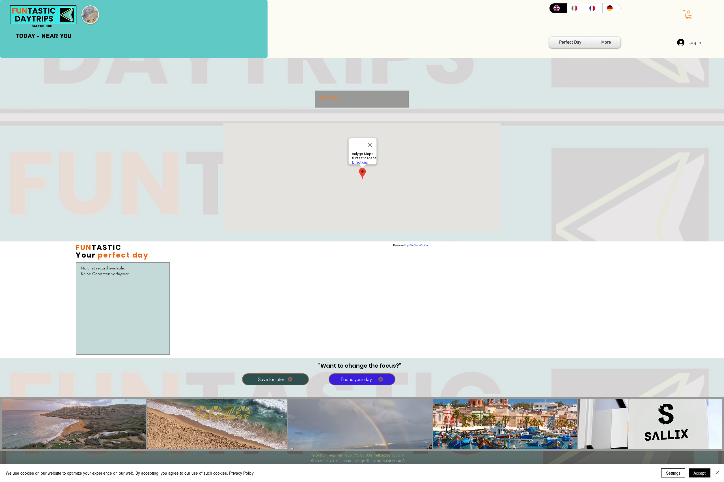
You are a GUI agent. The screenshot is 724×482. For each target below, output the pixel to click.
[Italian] (576, 8)
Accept (699, 473)
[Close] (717, 472)
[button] (688, 14)
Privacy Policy (241, 473)
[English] (558, 8)
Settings (673, 473)
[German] (611, 8)
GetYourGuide (419, 245)
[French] (594, 8)
